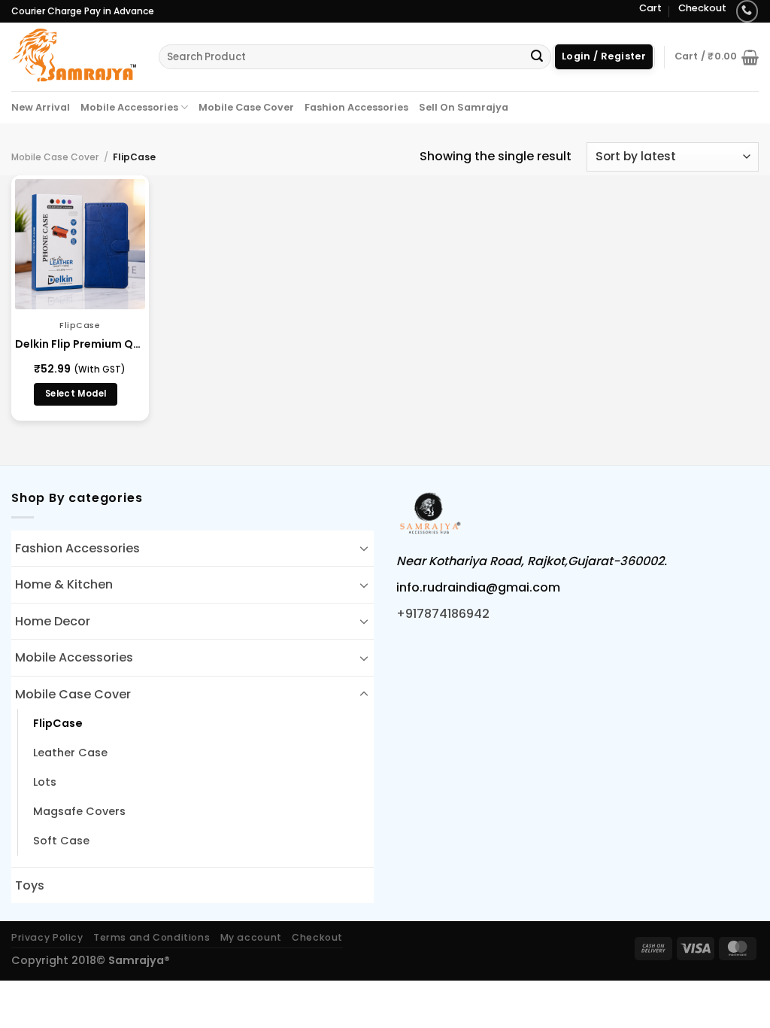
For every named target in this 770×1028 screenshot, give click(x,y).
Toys (29, 885)
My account (251, 937)
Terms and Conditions (151, 937)
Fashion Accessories (356, 107)
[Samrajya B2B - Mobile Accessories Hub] (73, 56)
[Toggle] (364, 548)
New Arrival (40, 107)
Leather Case (70, 752)
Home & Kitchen (64, 584)
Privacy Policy (47, 937)
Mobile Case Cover (246, 107)
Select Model (75, 394)
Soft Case (61, 840)
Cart (650, 8)
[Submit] (537, 57)
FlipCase (58, 723)
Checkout (702, 8)
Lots (44, 781)
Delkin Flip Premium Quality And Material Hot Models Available (80, 344)
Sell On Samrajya (463, 107)
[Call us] (747, 11)
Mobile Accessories (129, 107)
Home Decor (52, 621)
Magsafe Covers (79, 811)
